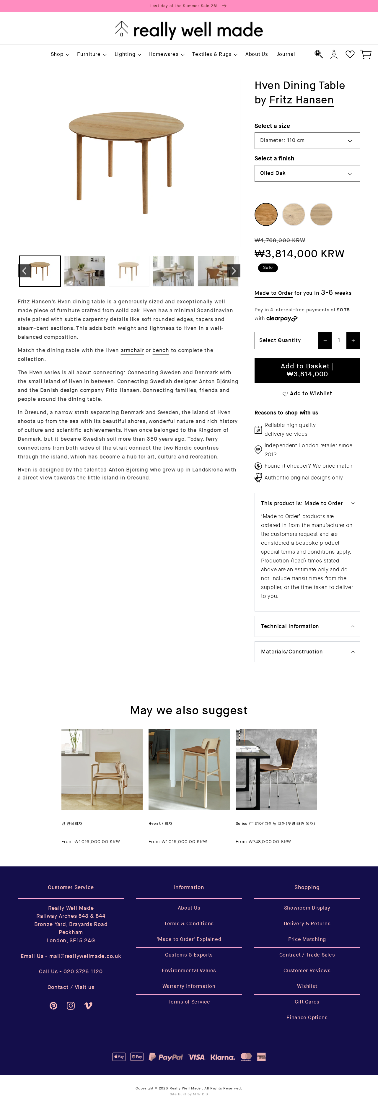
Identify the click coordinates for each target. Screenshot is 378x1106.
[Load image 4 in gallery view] (173, 271)
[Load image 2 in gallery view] (84, 271)
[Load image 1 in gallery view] (40, 271)
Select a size (272, 126)
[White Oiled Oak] (293, 214)
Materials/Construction (292, 652)
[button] (59, 54)
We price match (333, 465)
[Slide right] (233, 270)
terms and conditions (308, 551)
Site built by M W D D (189, 1094)
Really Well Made (185, 1088)
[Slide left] (24, 270)
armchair (132, 350)
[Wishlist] (350, 54)
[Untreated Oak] (321, 214)
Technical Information (290, 626)
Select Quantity (280, 340)
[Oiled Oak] (266, 214)
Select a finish (274, 158)
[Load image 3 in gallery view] (129, 271)
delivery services (286, 433)
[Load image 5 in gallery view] (218, 271)
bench (160, 350)
